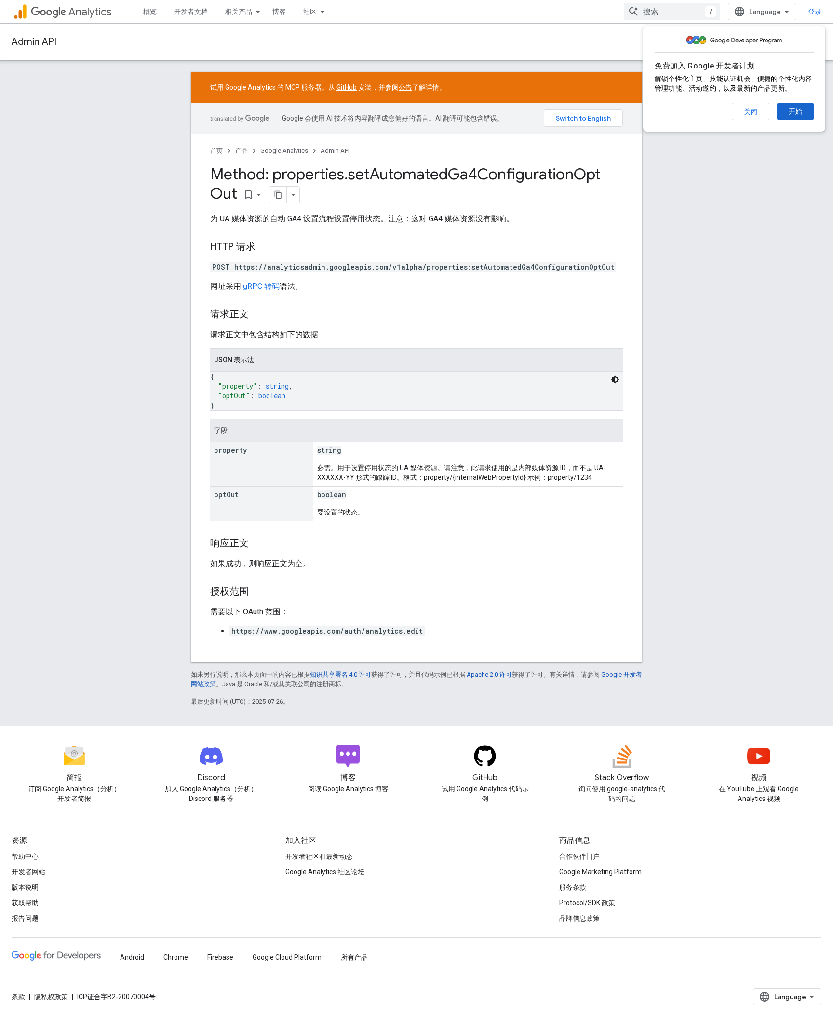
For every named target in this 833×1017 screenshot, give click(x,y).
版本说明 (25, 887)
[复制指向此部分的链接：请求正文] (258, 315)
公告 (405, 87)
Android (132, 957)
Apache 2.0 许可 (489, 674)
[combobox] (672, 11)
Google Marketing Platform (600, 872)
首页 (216, 150)
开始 (795, 111)
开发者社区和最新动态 (319, 856)
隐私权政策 (51, 997)
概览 (150, 11)
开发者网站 (28, 872)
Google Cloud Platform (287, 957)
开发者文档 (191, 11)
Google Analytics (284, 150)
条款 (18, 997)
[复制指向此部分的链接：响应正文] (258, 544)
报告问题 (25, 918)
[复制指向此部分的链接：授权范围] (258, 592)
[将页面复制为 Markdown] (278, 195)
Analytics (89, 11)
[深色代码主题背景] (615, 379)
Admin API (34, 42)
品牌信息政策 (579, 918)
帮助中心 (25, 856)
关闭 (750, 112)
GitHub (346, 87)
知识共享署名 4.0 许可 (340, 674)
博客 (279, 11)
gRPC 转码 (261, 286)
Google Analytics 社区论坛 (324, 872)
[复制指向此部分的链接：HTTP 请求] (265, 247)
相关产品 (238, 11)
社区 (310, 11)
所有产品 (354, 957)
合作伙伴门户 (579, 856)
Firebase (220, 957)
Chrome (175, 957)
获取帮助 (25, 903)
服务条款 (572, 887)
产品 (241, 150)
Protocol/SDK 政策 (587, 903)
